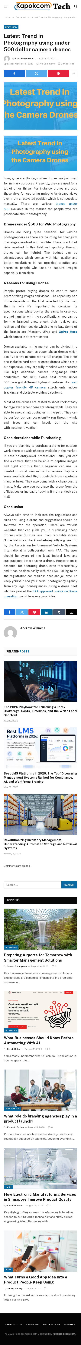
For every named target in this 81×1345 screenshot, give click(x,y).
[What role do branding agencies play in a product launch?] (40, 1090)
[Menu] (6, 6)
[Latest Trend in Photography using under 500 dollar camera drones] (40, 106)
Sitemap (70, 1324)
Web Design (12, 1109)
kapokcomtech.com (64, 1333)
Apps (8, 1269)
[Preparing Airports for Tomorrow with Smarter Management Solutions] (40, 929)
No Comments (48, 63)
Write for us (51, 1324)
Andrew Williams (24, 58)
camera (39, 387)
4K (31, 387)
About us (32, 1324)
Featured (11, 27)
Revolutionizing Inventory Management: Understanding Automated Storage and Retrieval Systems (40, 844)
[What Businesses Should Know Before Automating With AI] (40, 1011)
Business (11, 947)
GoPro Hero (68, 332)
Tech (8, 1187)
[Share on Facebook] (14, 73)
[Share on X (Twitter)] (36, 73)
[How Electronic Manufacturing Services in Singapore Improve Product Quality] (40, 1168)
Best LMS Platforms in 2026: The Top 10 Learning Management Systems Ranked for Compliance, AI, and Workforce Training (40, 778)
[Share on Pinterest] (58, 73)
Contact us (13, 1324)
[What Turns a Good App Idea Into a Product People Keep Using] (40, 1251)
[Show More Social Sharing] (73, 73)
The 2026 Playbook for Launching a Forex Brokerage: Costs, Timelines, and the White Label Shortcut (40, 711)
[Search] (75, 6)
